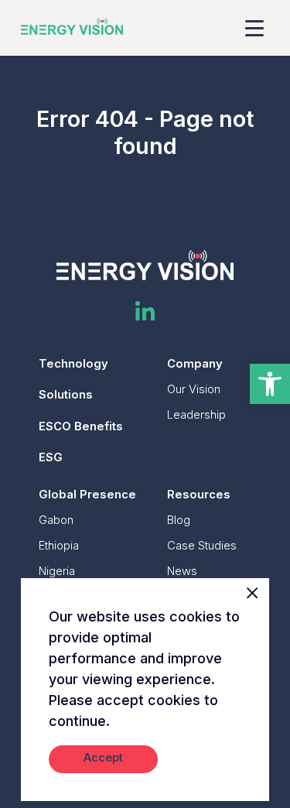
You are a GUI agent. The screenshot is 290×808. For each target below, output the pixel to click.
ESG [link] (51, 457)
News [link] (182, 571)
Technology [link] (73, 364)
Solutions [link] (66, 395)
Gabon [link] (56, 520)
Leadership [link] (196, 415)
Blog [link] (178, 520)
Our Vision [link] (193, 389)
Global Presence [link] (87, 495)
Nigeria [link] (57, 571)
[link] (270, 384)
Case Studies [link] (202, 546)
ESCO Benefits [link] (81, 426)
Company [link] (195, 364)
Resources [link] (198, 495)
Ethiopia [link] (59, 546)
